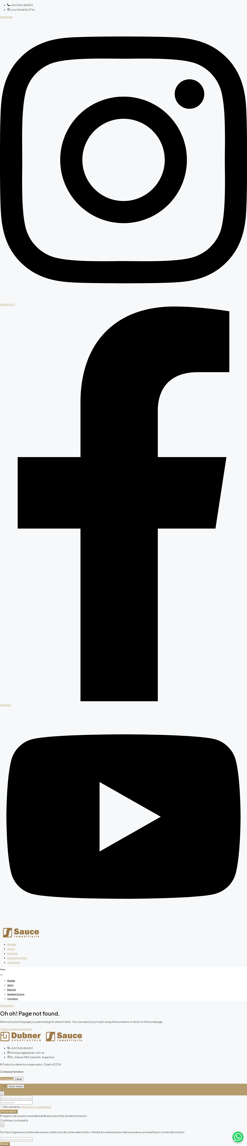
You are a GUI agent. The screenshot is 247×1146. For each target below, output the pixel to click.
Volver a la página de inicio (16, 1029)
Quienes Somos (17, 957)
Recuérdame (12, 1106)
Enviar (4, 1143)
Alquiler (11, 944)
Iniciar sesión (8, 1111)
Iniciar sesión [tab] (16, 1086)
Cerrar (18, 1078)
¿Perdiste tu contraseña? (35, 1106)
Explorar (12, 953)
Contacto (13, 962)
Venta (11, 948)
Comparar (6, 1078)
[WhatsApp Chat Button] (238, 1137)
